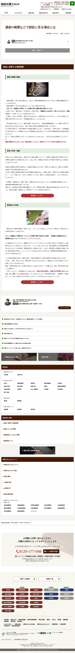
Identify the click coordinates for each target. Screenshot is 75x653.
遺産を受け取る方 (43, 13)
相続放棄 (6, 409)
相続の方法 (19, 374)
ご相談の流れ (31, 13)
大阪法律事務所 (34, 508)
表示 (38, 50)
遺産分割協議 (47, 383)
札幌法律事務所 (21, 505)
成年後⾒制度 (7, 389)
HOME (6, 13)
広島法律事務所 (7, 511)
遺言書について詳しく (37, 195)
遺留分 (45, 386)
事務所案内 (56, 9)
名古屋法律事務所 (21, 508)
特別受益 (19, 389)
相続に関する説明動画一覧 (31, 450)
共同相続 (46, 389)
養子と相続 (6, 392)
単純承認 (19, 409)
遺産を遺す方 (56, 13)
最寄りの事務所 (25, 579)
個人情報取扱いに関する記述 (21, 639)
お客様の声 (7, 488)
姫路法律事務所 (61, 508)
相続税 (66, 589)
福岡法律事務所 (21, 511)
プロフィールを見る (64, 307)
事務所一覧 (49, 579)
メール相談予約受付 (52, 551)
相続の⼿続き (7, 386)
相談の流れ (45, 357)
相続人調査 (19, 386)
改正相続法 (60, 389)
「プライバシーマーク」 (15, 634)
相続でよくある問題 (10, 429)
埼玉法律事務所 (47, 505)
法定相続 (6, 374)
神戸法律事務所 (47, 508)
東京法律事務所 (7, 505)
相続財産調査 (20, 383)
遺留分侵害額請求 (62, 386)
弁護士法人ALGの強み (66, 9)
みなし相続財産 (34, 389)
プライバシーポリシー (6, 639)
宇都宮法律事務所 (35, 505)
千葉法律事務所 (61, 505)
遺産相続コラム (8, 441)
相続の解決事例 (8, 494)
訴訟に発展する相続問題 (11, 423)
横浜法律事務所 (7, 508)
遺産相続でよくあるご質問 (12, 435)
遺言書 (5, 400)
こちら (55, 7)
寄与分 (5, 383)
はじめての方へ (18, 13)
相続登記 (33, 383)
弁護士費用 (68, 13)
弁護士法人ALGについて (46, 9)
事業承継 (19, 400)
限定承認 (33, 409)
